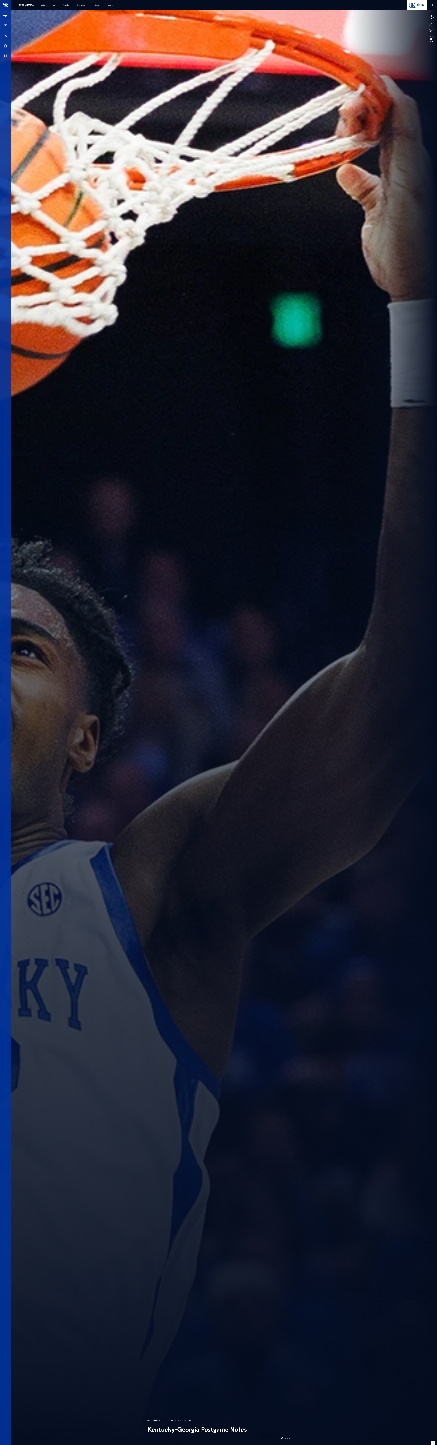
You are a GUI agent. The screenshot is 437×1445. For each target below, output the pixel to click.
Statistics (81, 5)
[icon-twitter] (431, 23)
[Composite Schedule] (5, 26)
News (54, 5)
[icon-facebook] (431, 16)
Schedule (67, 5)
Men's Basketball (26, 5)
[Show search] (432, 5)
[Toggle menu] (5, 1436)
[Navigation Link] (5, 16)
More (109, 5)
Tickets (97, 5)
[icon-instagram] (431, 31)
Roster (43, 5)
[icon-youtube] (431, 39)
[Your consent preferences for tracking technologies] (433, 1443)
